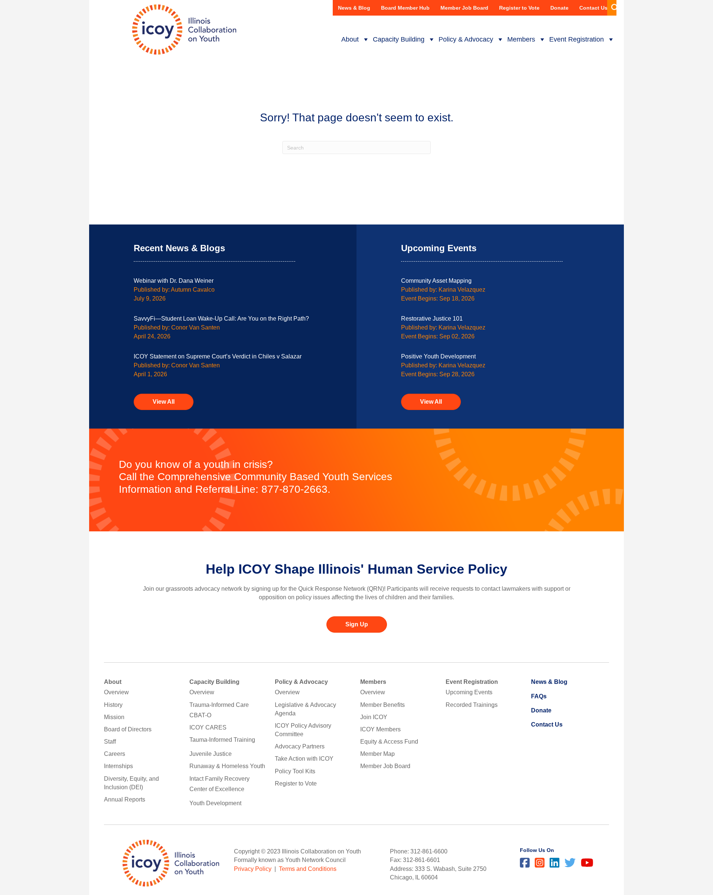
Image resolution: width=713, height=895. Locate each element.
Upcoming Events (469, 692)
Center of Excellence (216, 789)
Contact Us (593, 8)
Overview (116, 692)
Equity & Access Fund (389, 741)
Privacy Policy (252, 869)
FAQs (539, 696)
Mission (114, 717)
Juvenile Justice (210, 754)
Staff (110, 741)
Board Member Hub (405, 8)
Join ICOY (373, 717)
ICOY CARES (208, 727)
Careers (114, 754)
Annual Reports (124, 799)
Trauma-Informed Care (219, 705)
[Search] (611, 8)
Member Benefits (382, 705)
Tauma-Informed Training (222, 740)
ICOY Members (380, 729)
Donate (559, 8)
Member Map (377, 754)
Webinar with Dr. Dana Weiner (174, 281)
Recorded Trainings (472, 705)
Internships (118, 766)
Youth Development (215, 803)
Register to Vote (519, 8)
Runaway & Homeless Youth (227, 766)
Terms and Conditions (307, 869)
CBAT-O (200, 715)
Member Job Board (464, 8)
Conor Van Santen (195, 327)
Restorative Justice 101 (432, 318)
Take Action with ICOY (304, 758)
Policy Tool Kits (295, 771)
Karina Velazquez (462, 289)
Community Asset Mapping (436, 281)
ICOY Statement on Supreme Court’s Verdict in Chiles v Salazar (218, 356)
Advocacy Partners (300, 746)
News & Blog (354, 8)
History (113, 705)
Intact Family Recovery (219, 779)
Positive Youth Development (438, 356)
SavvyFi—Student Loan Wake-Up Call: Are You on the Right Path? (221, 318)
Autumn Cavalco (193, 289)
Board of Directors (128, 729)
